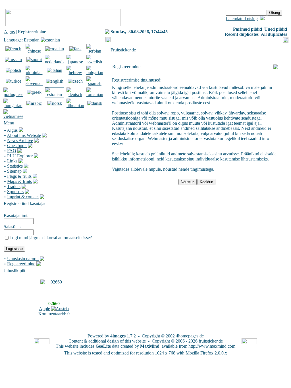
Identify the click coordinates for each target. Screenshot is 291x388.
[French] (13, 48)
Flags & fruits (19, 176)
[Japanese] (75, 61)
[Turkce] (13, 81)
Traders (13, 186)
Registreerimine (21, 263)
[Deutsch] (75, 94)
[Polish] (13, 70)
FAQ (11, 150)
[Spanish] (94, 83)
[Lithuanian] (75, 105)
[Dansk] (94, 103)
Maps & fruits (19, 181)
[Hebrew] (75, 72)
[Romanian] (94, 94)
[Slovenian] (34, 83)
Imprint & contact (23, 196)
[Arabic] (34, 103)
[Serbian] (94, 51)
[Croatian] (54, 48)
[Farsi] (75, 48)
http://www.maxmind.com (211, 346)
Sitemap (14, 171)
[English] (54, 81)
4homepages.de (190, 335)
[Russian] (13, 59)
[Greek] (34, 92)
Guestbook (17, 145)
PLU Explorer (20, 155)
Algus (9, 31)
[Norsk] (54, 103)
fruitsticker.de (211, 341)
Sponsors (15, 191)
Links (12, 160)
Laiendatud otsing (242, 18)
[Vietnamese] (13, 116)
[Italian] (54, 70)
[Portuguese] (13, 94)
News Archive (20, 140)
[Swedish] (94, 61)
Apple (44, 308)
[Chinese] (34, 51)
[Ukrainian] (34, 72)
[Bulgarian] (94, 72)
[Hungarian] (13, 105)
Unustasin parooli (23, 258)
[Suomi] (34, 59)
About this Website (24, 135)
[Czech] (75, 81)
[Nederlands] (54, 61)
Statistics (15, 166)
